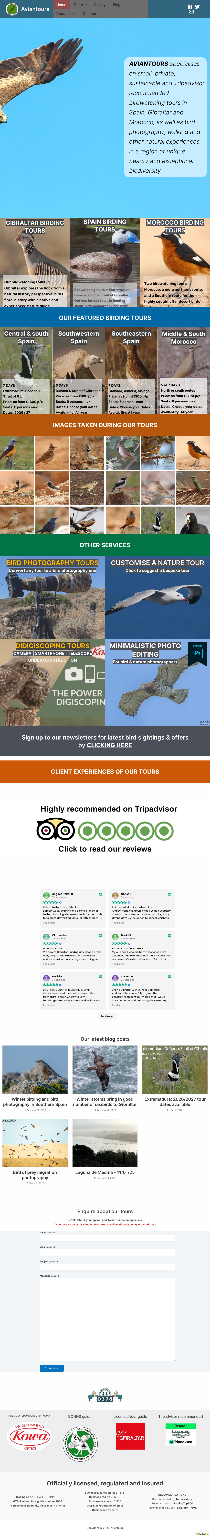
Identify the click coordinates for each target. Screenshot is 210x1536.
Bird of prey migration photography (35, 1175)
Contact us (52, 1368)
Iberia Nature (184, 1499)
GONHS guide (80, 1416)
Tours (78, 5)
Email (47, 1246)
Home (61, 5)
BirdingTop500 (183, 1503)
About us (64, 13)
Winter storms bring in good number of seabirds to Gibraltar (105, 1102)
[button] (85, 4)
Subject (49, 1261)
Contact (89, 13)
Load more (107, 1016)
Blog (116, 5)
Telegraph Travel (186, 1507)
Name (48, 1232)
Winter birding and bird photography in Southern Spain (35, 1102)
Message (49, 1275)
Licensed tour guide (130, 1416)
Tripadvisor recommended (180, 1416)
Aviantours (35, 9)
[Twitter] (197, 6)
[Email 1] (191, 11)
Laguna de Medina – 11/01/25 (105, 1172)
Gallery (100, 5)
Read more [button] (49, 922)
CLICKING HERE (109, 745)
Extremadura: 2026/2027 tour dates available (175, 1102)
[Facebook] (190, 6)
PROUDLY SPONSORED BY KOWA (29, 1415)
